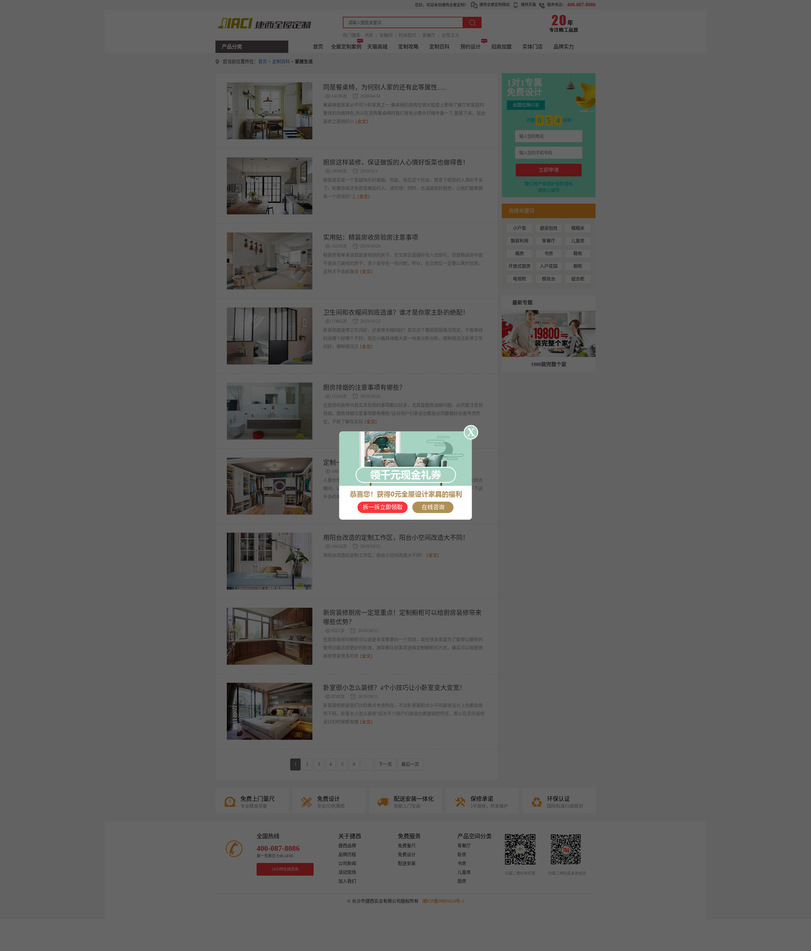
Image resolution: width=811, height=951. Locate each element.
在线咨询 (433, 507)
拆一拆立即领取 (383, 507)
